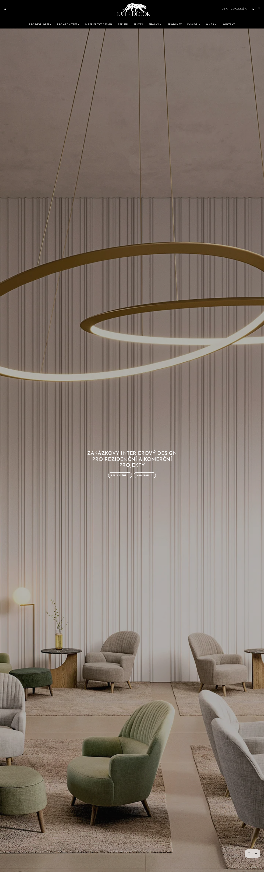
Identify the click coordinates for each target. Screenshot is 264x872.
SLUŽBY (138, 24)
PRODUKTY (175, 24)
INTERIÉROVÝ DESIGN (98, 24)
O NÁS (210, 24)
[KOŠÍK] (259, 9)
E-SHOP (192, 24)
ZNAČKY (154, 24)
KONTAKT (229, 24)
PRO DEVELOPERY (40, 24)
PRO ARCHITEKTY (68, 24)
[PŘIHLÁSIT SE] (252, 9)
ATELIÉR (123, 24)
